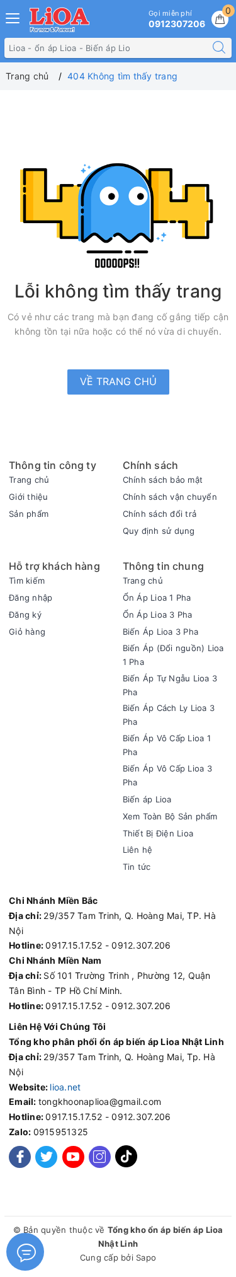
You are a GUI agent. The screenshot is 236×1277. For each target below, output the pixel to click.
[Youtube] (73, 1157)
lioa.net (65, 1087)
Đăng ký (25, 615)
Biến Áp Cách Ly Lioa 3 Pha (169, 715)
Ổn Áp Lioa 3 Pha (158, 615)
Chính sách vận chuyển (170, 497)
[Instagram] (100, 1157)
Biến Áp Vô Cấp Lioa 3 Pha (167, 775)
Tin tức (137, 867)
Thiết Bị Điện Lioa (158, 833)
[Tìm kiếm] (219, 48)
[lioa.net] (59, 19)
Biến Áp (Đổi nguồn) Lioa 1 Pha (173, 655)
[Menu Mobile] (13, 16)
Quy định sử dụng (159, 531)
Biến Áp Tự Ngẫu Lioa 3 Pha (170, 685)
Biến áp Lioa (147, 799)
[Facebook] (20, 1157)
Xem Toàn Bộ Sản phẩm (170, 816)
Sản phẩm (28, 514)
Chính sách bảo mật (163, 480)
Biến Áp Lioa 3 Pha (161, 632)
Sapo (146, 1257)
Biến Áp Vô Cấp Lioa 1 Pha (167, 745)
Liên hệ (138, 850)
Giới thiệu (28, 497)
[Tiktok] (126, 1164)
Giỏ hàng (27, 632)
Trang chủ (29, 480)
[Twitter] (46, 1157)
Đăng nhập (30, 597)
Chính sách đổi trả (160, 514)
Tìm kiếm (27, 580)
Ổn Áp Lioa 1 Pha (157, 597)
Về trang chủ (118, 381)
